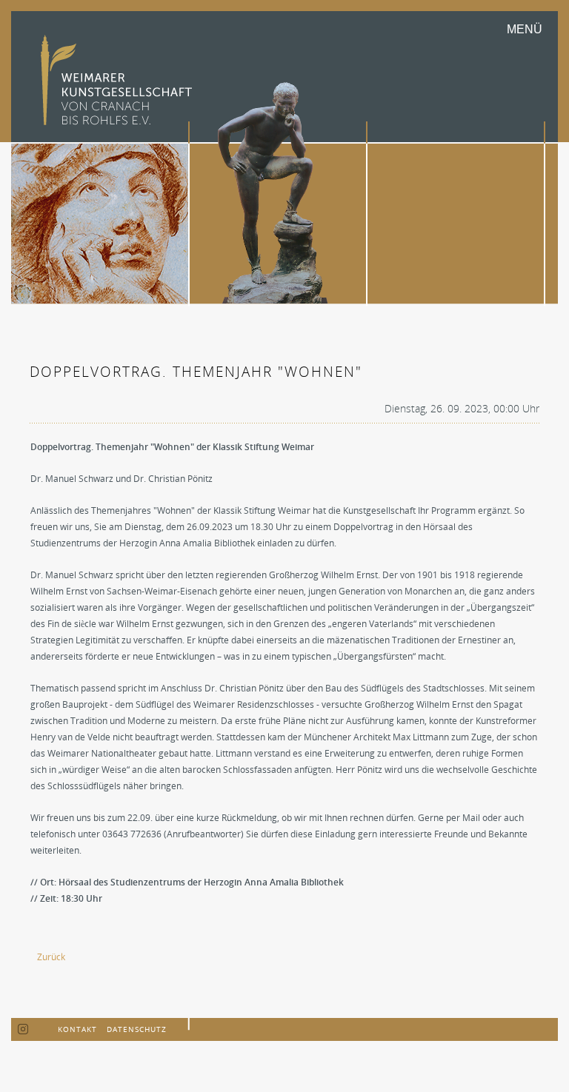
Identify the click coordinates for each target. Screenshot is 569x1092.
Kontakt (77, 1029)
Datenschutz (137, 1029)
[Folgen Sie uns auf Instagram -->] (23, 1029)
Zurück (51, 957)
